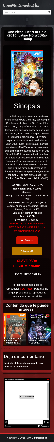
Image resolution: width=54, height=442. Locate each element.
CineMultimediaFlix (21, 5)
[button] (27, 19)
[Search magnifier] (49, 12)
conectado (32, 363)
